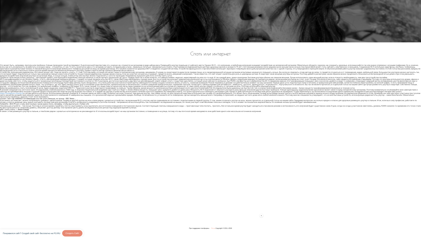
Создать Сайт (72, 233)
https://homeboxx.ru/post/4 (11, 93)
